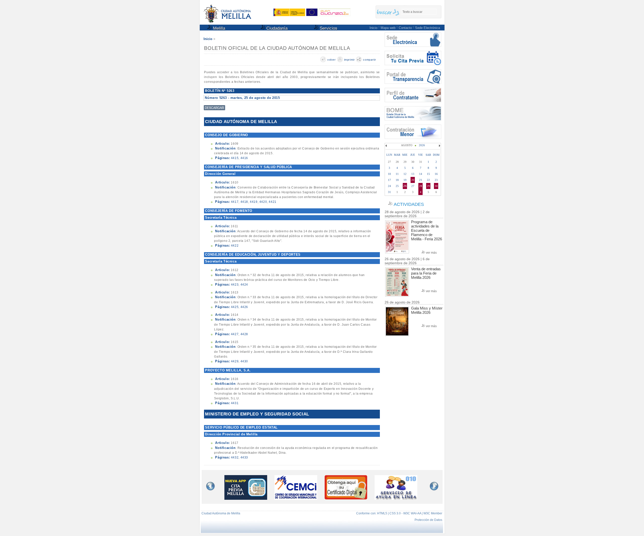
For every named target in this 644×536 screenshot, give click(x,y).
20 (412, 179)
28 (420, 185)
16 (436, 173)
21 (420, 179)
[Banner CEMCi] (295, 498)
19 (405, 179)
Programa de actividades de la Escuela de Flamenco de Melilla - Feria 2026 (426, 230)
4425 (234, 307)
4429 (234, 361)
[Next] (439, 145)
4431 (234, 403)
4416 (244, 158)
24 (389, 185)
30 (436, 185)
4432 (234, 457)
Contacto (405, 28)
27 (412, 185)
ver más (431, 252)
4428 (244, 334)
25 (397, 185)
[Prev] (386, 145)
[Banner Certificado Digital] (346, 498)
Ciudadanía (276, 28)
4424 (244, 284)
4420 (263, 202)
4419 (253, 202)
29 (428, 185)
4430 (244, 361)
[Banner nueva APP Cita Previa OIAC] (245, 498)
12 (405, 173)
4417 (234, 202)
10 (389, 173)
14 (420, 173)
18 (397, 179)
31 (389, 192)
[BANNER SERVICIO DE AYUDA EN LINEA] (396, 498)
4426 (244, 307)
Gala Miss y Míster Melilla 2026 (426, 310)
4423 (234, 284)
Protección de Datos (428, 520)
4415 (234, 158)
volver (331, 59)
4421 (272, 202)
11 (397, 173)
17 (389, 179)
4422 (234, 245)
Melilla (218, 28)
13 (412, 173)
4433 (244, 457)
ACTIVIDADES (409, 204)
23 (436, 179)
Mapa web (388, 28)
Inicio (373, 28)
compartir (369, 59)
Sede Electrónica (427, 28)
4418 (244, 202)
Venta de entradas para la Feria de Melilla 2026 (426, 273)
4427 (234, 334)
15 (428, 173)
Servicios (327, 28)
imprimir (349, 59)
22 (428, 179)
